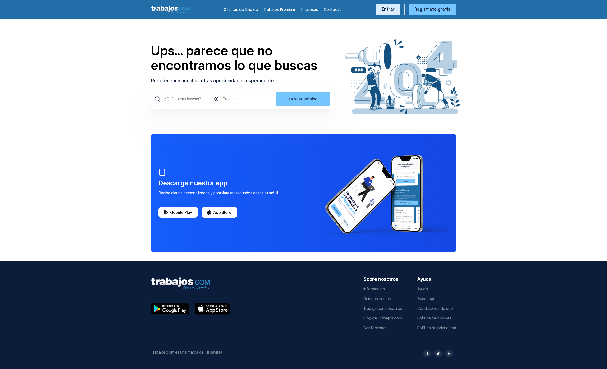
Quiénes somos (377, 299)
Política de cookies (434, 318)
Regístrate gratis (432, 9)
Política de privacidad (436, 328)
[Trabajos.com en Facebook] (427, 353)
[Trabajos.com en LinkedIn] (449, 353)
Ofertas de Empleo (241, 10)
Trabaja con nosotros (382, 309)
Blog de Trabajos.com (382, 318)
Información (374, 289)
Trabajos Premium (279, 10)
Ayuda (422, 289)
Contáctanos (375, 328)
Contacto (333, 10)
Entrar (388, 9)
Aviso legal (426, 299)
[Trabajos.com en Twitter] (438, 353)
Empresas (309, 10)
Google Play (181, 212)
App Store (222, 212)
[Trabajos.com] (170, 13)
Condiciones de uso (435, 309)
